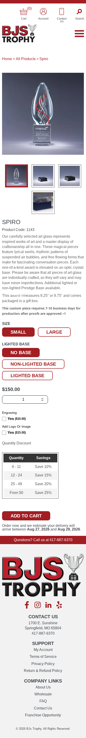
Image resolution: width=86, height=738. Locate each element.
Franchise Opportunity (43, 715)
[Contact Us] (61, 11)
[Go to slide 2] (43, 175)
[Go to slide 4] (43, 202)
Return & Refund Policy (43, 671)
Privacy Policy (43, 664)
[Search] (80, 11)
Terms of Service (43, 657)
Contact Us (43, 708)
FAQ (43, 701)
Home (7, 59)
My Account (43, 650)
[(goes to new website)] (27, 605)
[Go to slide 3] (69, 175)
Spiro (43, 59)
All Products (26, 59)
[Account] (43, 11)
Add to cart (26, 515)
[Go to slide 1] (16, 175)
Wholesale (43, 694)
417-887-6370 (61, 540)
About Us (43, 687)
